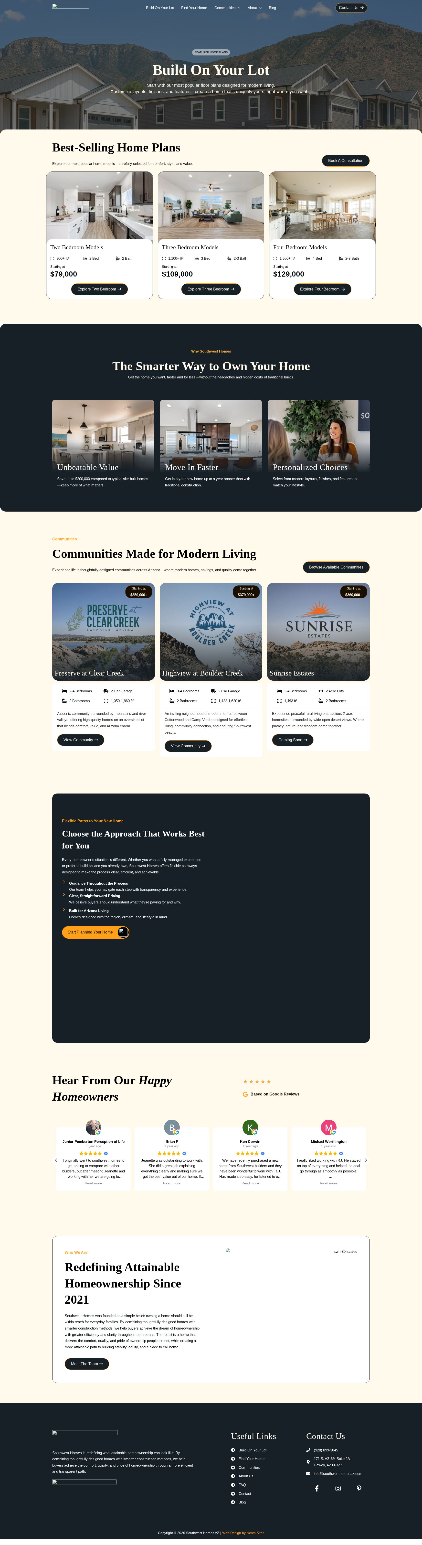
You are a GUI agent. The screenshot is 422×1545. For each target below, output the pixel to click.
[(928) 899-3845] (322, 1450)
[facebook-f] (317, 1488)
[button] (238, 7)
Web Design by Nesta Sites (243, 1533)
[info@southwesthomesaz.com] (334, 1473)
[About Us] (242, 1476)
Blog (272, 8)
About (252, 8)
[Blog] (238, 1502)
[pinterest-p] (359, 1488)
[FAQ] (238, 1485)
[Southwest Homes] (70, 7)
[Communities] (245, 1467)
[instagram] (338, 1488)
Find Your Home (194, 8)
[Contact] (241, 1494)
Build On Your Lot (160, 8)
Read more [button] (93, 1183)
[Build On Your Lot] (248, 1450)
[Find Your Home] (247, 1459)
